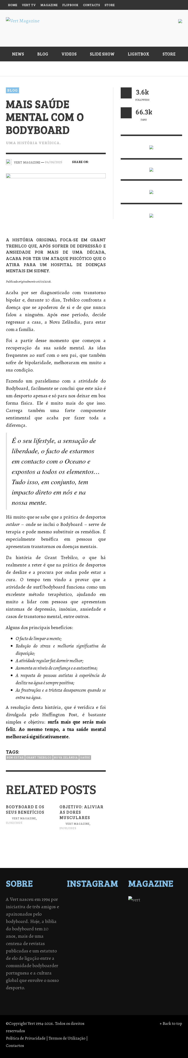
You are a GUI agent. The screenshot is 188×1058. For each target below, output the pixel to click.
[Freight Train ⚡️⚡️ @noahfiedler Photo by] (106, 932)
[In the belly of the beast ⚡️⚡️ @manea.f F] (81, 932)
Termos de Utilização (67, 1038)
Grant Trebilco (39, 757)
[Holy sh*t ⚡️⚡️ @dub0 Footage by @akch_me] (81, 900)
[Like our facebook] (126, 112)
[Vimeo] (158, 5)
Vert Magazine (24, 818)
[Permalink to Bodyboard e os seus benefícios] (29, 841)
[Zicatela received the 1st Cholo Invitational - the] (106, 919)
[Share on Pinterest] (102, 169)
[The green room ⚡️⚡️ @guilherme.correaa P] (106, 926)
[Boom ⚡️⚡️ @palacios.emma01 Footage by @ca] (106, 913)
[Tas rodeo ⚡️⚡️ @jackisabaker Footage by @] (81, 951)
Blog (12, 90)
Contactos (15, 1045)
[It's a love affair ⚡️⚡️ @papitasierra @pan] (106, 900)
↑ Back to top (171, 1023)
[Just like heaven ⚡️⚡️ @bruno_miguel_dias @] (81, 945)
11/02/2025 (14, 822)
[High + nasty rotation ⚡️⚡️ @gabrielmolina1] (81, 938)
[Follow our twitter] (126, 92)
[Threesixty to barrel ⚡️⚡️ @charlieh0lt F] (106, 958)
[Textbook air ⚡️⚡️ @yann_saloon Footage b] (106, 906)
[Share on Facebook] (94, 161)
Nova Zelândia (66, 757)
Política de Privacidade (26, 1038)
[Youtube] (167, 5)
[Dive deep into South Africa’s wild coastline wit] (106, 951)
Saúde (85, 757)
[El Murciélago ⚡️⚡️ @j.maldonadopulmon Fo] (81, 926)
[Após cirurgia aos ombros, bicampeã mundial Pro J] (81, 919)
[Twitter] (148, 5)
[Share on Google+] (94, 169)
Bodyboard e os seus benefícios (25, 809)
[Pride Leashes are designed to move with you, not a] (81, 958)
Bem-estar (15, 757)
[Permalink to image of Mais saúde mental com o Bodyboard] (56, 201)
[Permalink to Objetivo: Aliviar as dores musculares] (82, 846)
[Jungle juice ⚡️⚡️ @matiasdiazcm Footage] (106, 945)
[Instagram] (139, 5)
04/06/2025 (53, 162)
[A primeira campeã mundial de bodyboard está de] (81, 906)
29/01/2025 (67, 828)
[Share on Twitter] (102, 161)
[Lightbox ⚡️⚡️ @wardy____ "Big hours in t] (106, 938)
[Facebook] (129, 5)
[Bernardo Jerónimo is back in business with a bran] (81, 913)
